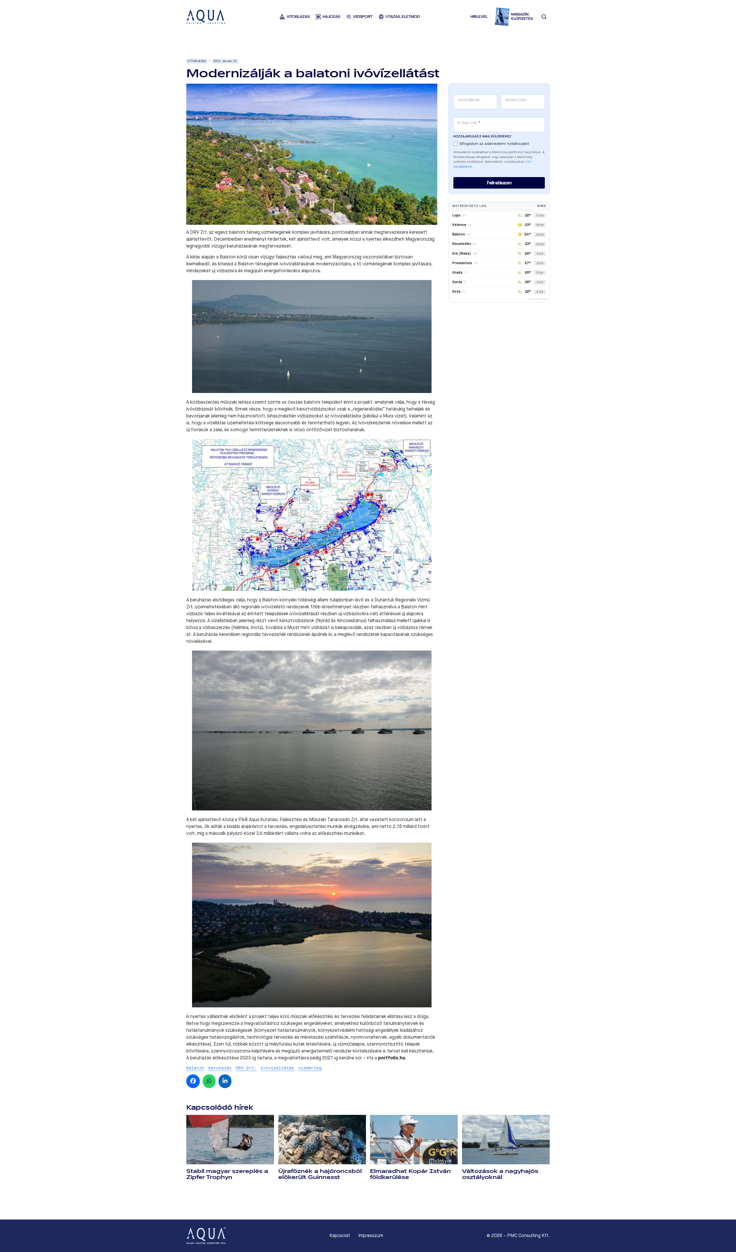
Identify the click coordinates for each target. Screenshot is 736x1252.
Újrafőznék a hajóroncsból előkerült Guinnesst (320, 1174)
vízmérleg (309, 1067)
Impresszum (370, 1235)
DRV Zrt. (246, 1067)
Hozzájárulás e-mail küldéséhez (482, 136)
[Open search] (544, 16)
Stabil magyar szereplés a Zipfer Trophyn (227, 1174)
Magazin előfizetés (522, 16)
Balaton (195, 1067)
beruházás (220, 1067)
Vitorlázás (196, 61)
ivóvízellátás (277, 1067)
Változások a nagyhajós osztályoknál (500, 1174)
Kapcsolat (339, 1235)
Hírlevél (479, 16)
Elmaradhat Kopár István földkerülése (410, 1174)
